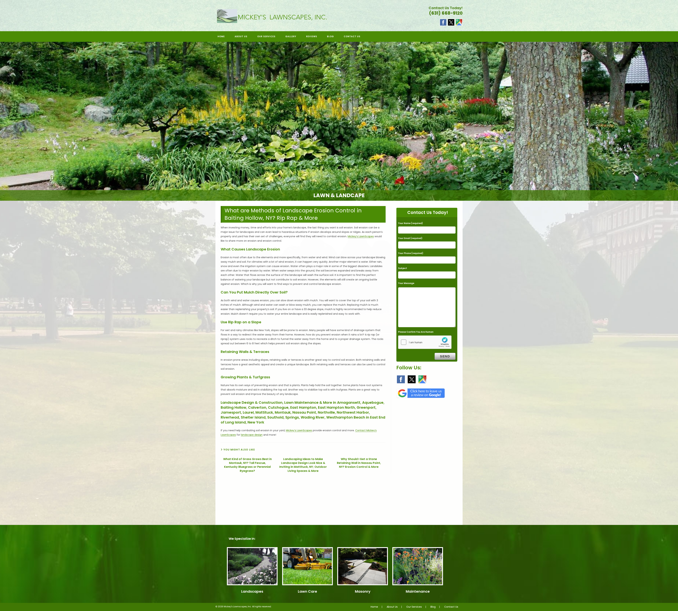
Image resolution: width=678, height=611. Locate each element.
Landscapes (252, 591)
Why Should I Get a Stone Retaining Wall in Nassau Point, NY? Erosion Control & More (359, 463)
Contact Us (451, 607)
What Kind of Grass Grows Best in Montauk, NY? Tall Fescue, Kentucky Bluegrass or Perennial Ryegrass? (247, 465)
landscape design (252, 435)
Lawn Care (307, 591)
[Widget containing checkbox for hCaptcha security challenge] (424, 342)
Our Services (414, 607)
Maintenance (418, 591)
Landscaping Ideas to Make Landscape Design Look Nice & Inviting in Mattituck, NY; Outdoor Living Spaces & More (303, 465)
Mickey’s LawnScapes (361, 236)
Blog (433, 607)
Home (374, 607)
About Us (392, 607)
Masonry (362, 591)
